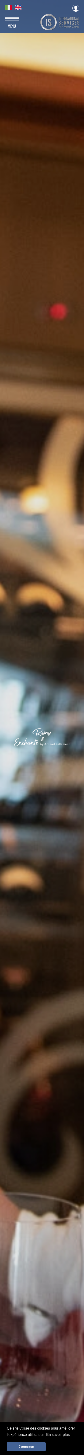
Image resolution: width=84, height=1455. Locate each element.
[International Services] (9, 8)
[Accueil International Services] (59, 28)
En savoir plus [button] (58, 1435)
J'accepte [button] (26, 1446)
